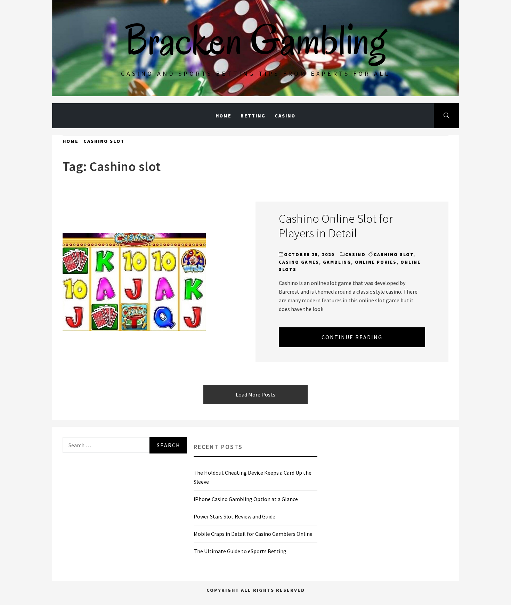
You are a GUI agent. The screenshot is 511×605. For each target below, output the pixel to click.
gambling (337, 262)
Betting (253, 116)
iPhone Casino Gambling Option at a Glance (246, 499)
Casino (285, 116)
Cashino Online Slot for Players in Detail (336, 226)
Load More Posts (255, 394)
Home (224, 116)
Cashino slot (393, 254)
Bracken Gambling (255, 40)
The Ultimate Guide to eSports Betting (240, 551)
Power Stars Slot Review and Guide (234, 516)
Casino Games (299, 262)
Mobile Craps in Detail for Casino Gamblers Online (253, 533)
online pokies (376, 262)
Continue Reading (352, 337)
